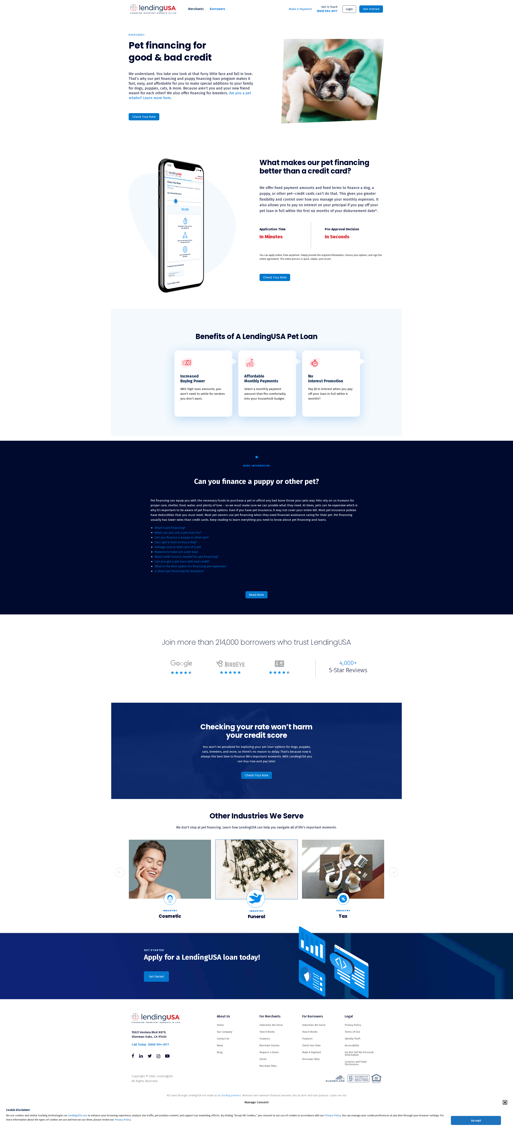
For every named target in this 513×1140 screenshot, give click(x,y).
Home (220, 1024)
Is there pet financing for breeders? (179, 571)
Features (265, 1038)
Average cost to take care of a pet (178, 547)
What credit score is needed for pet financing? (186, 556)
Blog (220, 1052)
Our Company (224, 1031)
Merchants (196, 9)
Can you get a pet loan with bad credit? (182, 561)
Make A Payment (300, 9)
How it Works (267, 1031)
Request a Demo (269, 1052)
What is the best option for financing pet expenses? (190, 566)
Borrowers (217, 9)
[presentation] (120, 872)
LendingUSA (153, 9)
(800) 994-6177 (327, 9)
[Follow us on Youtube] (167, 1056)
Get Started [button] (156, 976)
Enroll (263, 1059)
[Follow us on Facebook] (133, 1056)
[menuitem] (196, 9)
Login (349, 9)
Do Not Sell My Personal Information (359, 1053)
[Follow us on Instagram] (158, 1056)
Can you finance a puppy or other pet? (182, 537)
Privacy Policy (333, 1115)
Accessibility (352, 1045)
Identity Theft (352, 1038)
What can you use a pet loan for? (178, 532)
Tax (343, 916)
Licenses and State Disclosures (356, 1063)
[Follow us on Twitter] (150, 1056)
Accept (476, 1120)
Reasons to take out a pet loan (176, 552)
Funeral (256, 917)
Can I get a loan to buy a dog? (176, 542)
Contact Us (223, 1038)
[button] (505, 1102)
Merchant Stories (270, 1045)
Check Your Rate (144, 117)
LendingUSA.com (77, 1115)
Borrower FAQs (311, 1059)
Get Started (371, 9)
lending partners (231, 1095)
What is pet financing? (170, 528)
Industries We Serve (271, 1024)
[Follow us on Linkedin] (141, 1056)
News (220, 1045)
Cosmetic (170, 916)
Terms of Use (352, 1031)
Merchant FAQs (268, 1065)
